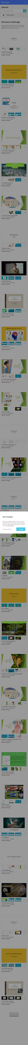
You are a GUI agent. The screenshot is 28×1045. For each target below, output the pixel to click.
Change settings (7, 529)
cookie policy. (10, 525)
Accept (21, 529)
